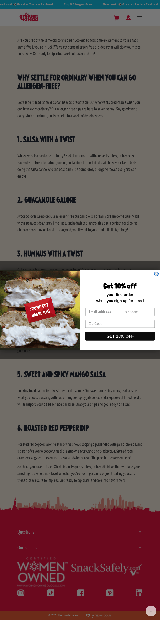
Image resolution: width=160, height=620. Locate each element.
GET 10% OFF (120, 336)
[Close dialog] (156, 274)
